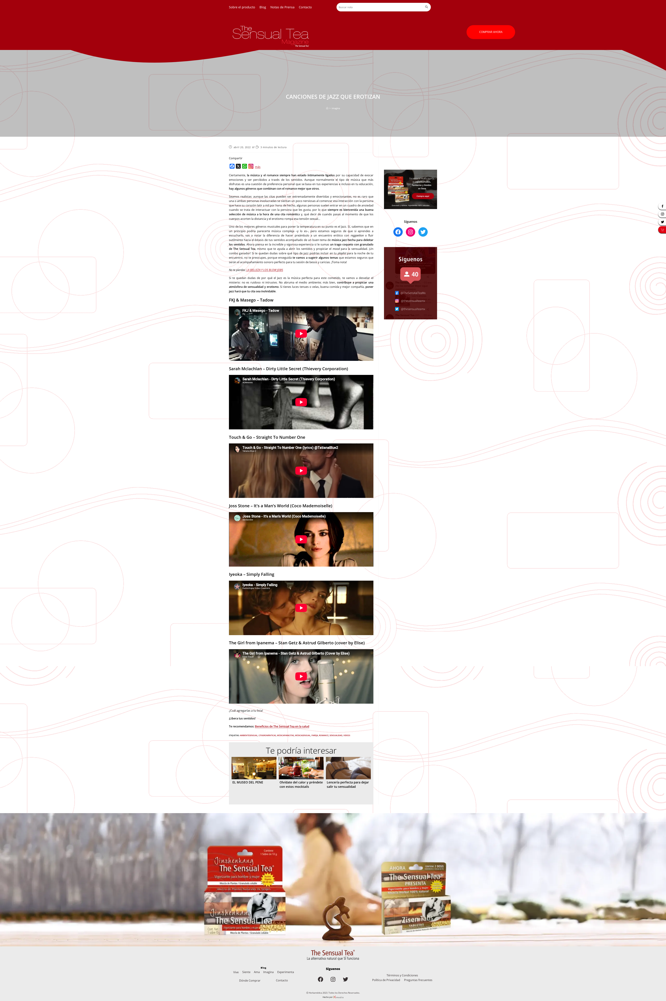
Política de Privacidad (386, 980)
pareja (314, 735)
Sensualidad (336, 735)
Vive (236, 972)
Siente (246, 972)
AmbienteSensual (249, 735)
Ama (257, 972)
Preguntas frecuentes (418, 980)
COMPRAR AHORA (490, 32)
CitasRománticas (267, 735)
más (258, 167)
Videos (346, 735)
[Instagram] (251, 167)
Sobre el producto (242, 7)
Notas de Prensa (282, 7)
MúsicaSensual (302, 735)
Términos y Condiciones (402, 975)
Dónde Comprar (250, 980)
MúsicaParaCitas (285, 735)
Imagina (336, 108)
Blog (262, 7)
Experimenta (285, 972)
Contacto (305, 7)
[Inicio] (327, 108)
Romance (323, 735)
